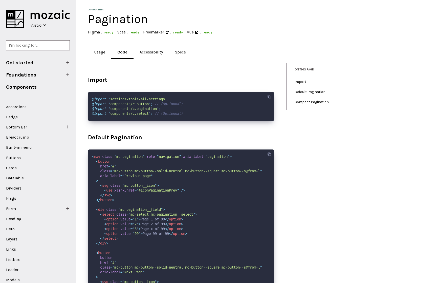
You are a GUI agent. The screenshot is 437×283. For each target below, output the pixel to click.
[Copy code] (269, 97)
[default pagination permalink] (85, 137)
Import (300, 82)
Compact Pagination (312, 102)
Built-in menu (19, 147)
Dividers (13, 188)
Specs (180, 52)
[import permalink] (85, 80)
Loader (12, 269)
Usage (99, 52)
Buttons (13, 157)
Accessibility (151, 52)
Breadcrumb (17, 137)
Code (122, 52)
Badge (12, 117)
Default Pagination (310, 92)
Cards (11, 167)
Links (11, 249)
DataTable (15, 178)
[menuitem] (38, 62)
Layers (11, 239)
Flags (11, 198)
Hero (10, 229)
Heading (13, 218)
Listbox (13, 259)
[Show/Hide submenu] (68, 63)
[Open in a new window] (167, 32)
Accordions (16, 106)
